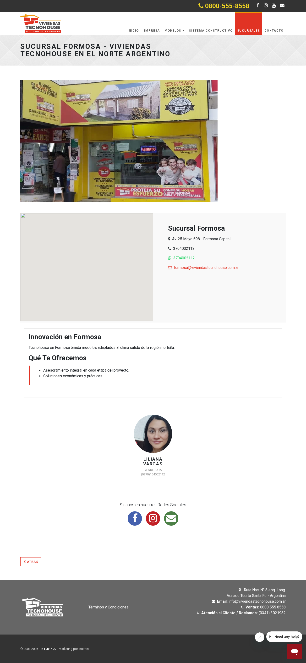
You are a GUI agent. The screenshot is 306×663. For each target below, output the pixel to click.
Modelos (173, 30)
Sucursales (248, 30)
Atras (32, 561)
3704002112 (184, 258)
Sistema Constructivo (211, 30)
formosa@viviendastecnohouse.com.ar (206, 267)
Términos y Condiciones (108, 607)
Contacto (273, 30)
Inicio (133, 30)
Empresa (151, 30)
